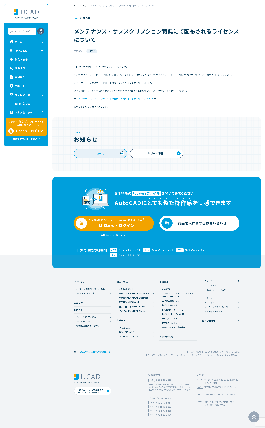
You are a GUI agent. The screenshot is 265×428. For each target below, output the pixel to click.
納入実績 (166, 289)
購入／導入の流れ (127, 332)
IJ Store (208, 298)
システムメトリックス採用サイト (91, 391)
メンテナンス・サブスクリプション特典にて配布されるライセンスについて (116, 98)
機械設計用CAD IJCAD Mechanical (134, 293)
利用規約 (190, 351)
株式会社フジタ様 (169, 318)
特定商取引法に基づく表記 (207, 351)
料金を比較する (83, 321)
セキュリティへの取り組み (156, 355)
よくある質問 (125, 327)
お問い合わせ (22, 103)
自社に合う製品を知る (86, 317)
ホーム (18, 41)
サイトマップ (225, 351)
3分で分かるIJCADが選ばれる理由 (91, 289)
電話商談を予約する (213, 311)
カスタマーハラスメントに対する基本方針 (222, 355)
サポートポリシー (196, 355)
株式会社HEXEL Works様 (173, 314)
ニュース (86, 5)
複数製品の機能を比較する (88, 326)
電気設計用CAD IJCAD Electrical (133, 297)
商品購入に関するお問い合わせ (202, 223)
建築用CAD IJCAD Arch (129, 302)
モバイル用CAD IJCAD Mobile (132, 311)
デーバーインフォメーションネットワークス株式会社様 (177, 295)
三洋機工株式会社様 (170, 300)
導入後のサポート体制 (129, 336)
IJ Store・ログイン (116, 223)
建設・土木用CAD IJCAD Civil (132, 306)
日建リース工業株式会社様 (173, 327)
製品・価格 (122, 281)
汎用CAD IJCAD (126, 289)
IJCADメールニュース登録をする (94, 351)
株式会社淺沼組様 (169, 322)
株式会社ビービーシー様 (172, 309)
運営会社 (235, 351)
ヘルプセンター (24, 112)
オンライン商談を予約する (216, 307)
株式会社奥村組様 (169, 305)
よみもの (78, 302)
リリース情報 (155, 153)
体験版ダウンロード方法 (25, 138)
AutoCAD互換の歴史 (85, 293)
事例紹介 (163, 281)
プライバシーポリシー (178, 355)
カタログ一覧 (22, 94)
